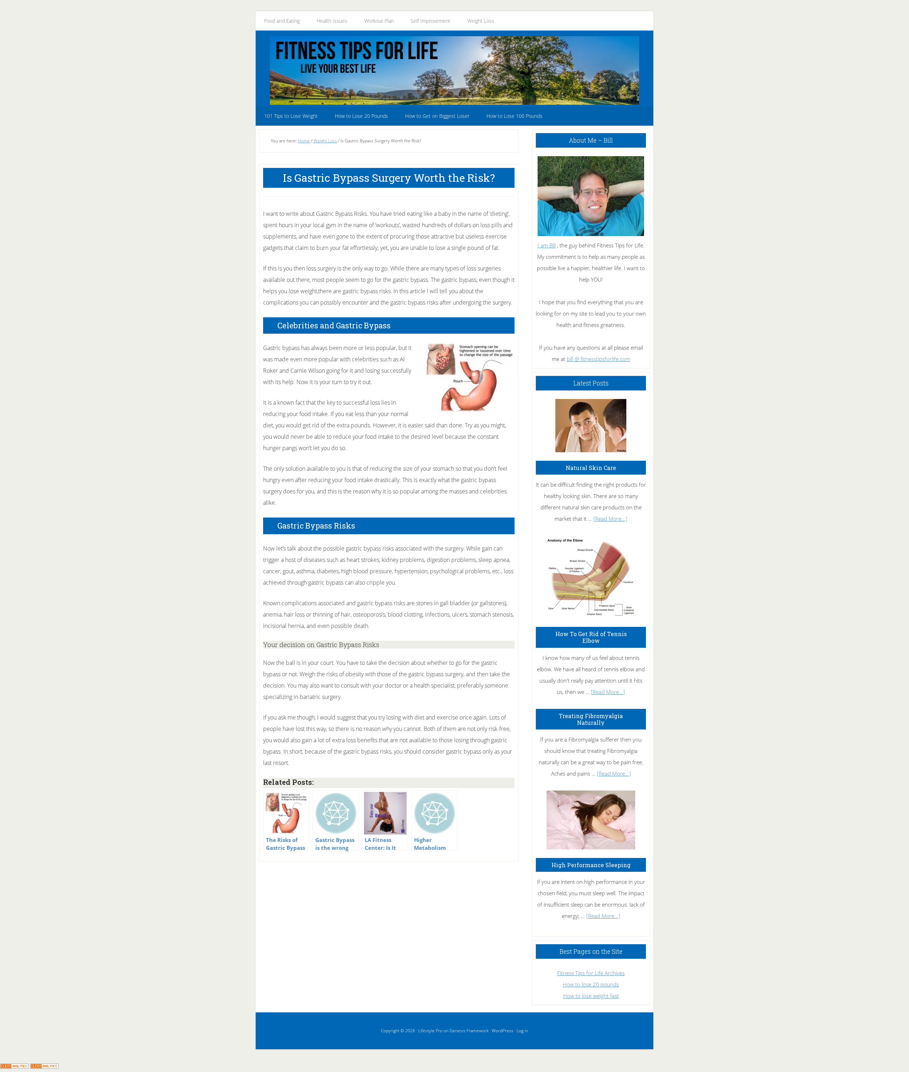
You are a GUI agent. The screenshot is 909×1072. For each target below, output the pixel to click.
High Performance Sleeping (591, 865)
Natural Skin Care (591, 467)
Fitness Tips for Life (454, 70)
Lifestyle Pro (430, 1031)
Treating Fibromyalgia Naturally (591, 719)
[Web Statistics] (44, 1066)
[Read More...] (610, 518)
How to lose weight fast (591, 995)
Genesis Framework (469, 1031)
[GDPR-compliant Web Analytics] (14, 1066)
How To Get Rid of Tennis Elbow (591, 637)
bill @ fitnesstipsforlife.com (598, 358)
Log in (522, 1031)
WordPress (502, 1031)
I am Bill (547, 245)
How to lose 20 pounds (591, 984)
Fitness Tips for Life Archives (591, 973)
